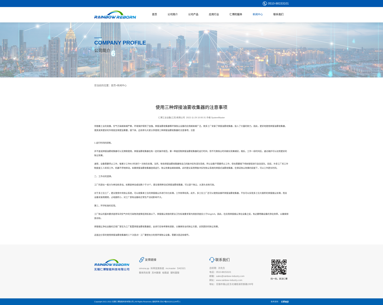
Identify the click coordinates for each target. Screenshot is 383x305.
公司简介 (173, 14)
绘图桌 (165, 272)
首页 (154, 14)
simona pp (144, 268)
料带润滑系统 (157, 268)
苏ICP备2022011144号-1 (170, 302)
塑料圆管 (174, 272)
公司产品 (193, 14)
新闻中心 (258, 14)
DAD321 (181, 268)
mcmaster (171, 268)
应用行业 (214, 14)
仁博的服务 (236, 14)
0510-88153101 (278, 3)
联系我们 (278, 14)
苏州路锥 (156, 272)
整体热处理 (144, 272)
